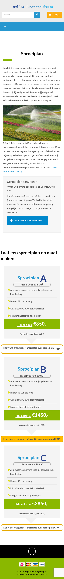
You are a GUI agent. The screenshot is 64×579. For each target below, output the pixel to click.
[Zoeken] (37, 15)
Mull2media (41, 574)
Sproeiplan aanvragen (28, 220)
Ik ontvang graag (28, 349)
